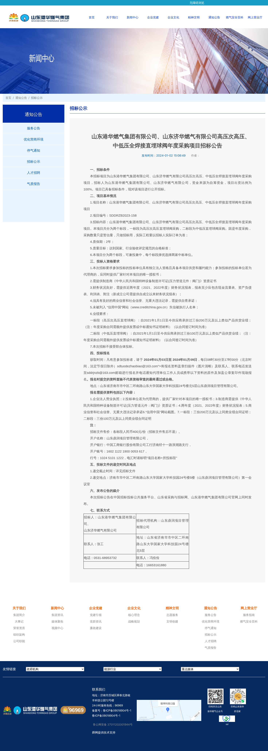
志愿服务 (172, 615)
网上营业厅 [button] (255, 17)
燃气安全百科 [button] (234, 17)
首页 (95, 17)
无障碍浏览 (197, 1)
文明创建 (172, 621)
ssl (227, 724)
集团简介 (19, 615)
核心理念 (134, 615)
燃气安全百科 (249, 621)
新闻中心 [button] (132, 17)
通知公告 (21, 98)
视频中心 (57, 628)
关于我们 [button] (112, 17)
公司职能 (19, 641)
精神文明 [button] (194, 17)
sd (119, 366)
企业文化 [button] (173, 17)
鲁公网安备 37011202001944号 (113, 724)
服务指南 (249, 615)
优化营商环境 (33, 139)
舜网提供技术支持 (103, 732)
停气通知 (33, 150)
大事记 (19, 621)
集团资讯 (57, 615)
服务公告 (33, 128)
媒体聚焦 (57, 621)
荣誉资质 (19, 628)
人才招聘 (33, 173)
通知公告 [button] (214, 17)
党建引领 (96, 615)
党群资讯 (96, 621)
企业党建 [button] (153, 17)
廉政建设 (96, 628)
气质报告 (33, 184)
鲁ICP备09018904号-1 (117, 710)
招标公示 (33, 161)
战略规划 (134, 621)
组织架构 (19, 634)
